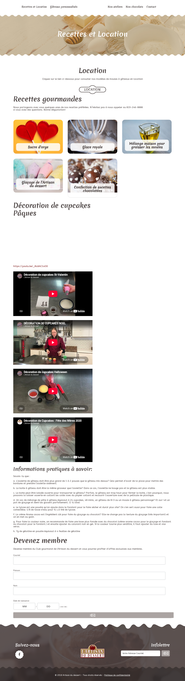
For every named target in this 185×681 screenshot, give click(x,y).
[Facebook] (19, 654)
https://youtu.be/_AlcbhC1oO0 (30, 266)
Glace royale (92, 147)
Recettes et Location (34, 7)
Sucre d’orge (38, 147)
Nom (15, 585)
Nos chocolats (134, 7)
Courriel (16, 555)
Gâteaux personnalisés (63, 7)
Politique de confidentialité (117, 675)
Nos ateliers (115, 7)
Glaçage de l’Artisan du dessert (38, 184)
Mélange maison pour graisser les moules (147, 145)
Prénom (16, 570)
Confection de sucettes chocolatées (92, 189)
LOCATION (92, 89)
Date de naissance (21, 601)
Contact (151, 7)
